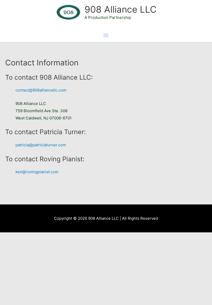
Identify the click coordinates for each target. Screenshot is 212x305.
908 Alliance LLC (120, 9)
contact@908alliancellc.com (41, 90)
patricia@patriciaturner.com (41, 144)
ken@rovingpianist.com (37, 171)
